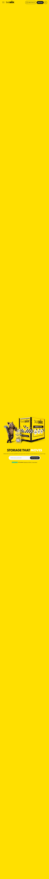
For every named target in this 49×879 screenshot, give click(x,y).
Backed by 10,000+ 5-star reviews (30, 462)
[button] (3, 2)
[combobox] (20, 458)
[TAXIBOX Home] (10, 2)
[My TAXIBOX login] (45, 2)
